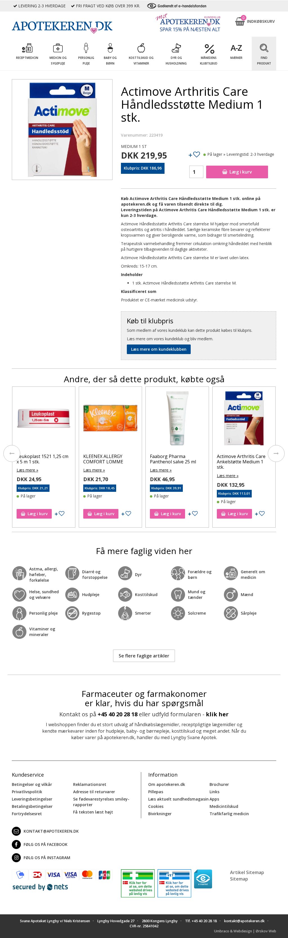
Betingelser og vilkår (32, 784)
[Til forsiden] (62, 27)
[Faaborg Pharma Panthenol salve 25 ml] (177, 419)
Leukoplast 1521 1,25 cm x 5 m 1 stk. (42, 459)
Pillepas (155, 791)
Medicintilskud (224, 806)
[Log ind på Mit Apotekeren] (188, 22)
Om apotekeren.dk (166, 784)
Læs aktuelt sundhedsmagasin (178, 799)
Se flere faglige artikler (144, 656)
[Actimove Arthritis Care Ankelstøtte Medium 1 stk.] (244, 419)
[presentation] (11, 453)
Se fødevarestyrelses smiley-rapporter (101, 801)
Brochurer (219, 784)
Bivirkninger (160, 813)
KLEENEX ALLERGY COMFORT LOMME (103, 459)
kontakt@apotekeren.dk (51, 831)
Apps (214, 799)
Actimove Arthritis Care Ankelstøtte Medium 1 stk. (241, 461)
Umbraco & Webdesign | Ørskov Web (245, 931)
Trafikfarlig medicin (229, 813)
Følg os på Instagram (47, 857)
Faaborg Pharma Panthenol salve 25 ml (173, 459)
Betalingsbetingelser (32, 806)
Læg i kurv (241, 172)
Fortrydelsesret (27, 813)
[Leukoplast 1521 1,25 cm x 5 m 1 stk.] (44, 419)
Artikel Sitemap (247, 872)
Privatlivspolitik (27, 791)
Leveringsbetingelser (32, 799)
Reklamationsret (89, 784)
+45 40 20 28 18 (118, 714)
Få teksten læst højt (93, 812)
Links (214, 791)
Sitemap (239, 879)
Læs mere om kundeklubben (158, 349)
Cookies (155, 806)
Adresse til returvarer (94, 791)
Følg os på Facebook (46, 844)
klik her (217, 714)
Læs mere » (27, 470)
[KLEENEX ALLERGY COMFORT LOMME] (110, 419)
